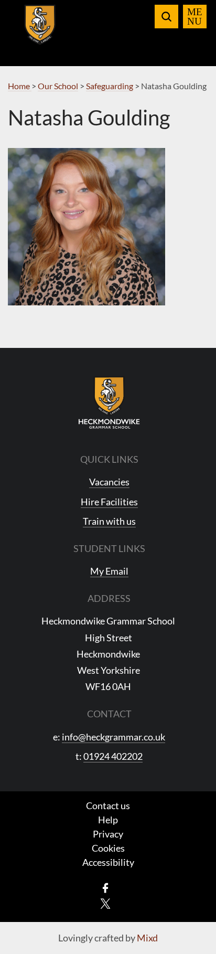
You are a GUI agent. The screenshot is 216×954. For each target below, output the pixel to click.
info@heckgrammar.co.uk (113, 737)
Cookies (108, 848)
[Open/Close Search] (166, 16)
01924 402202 (113, 756)
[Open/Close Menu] (195, 16)
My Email (109, 571)
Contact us (108, 805)
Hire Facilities (109, 501)
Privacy (108, 834)
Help (108, 819)
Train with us (109, 521)
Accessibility (108, 862)
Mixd (147, 938)
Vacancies (109, 481)
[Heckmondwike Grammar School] (40, 31)
